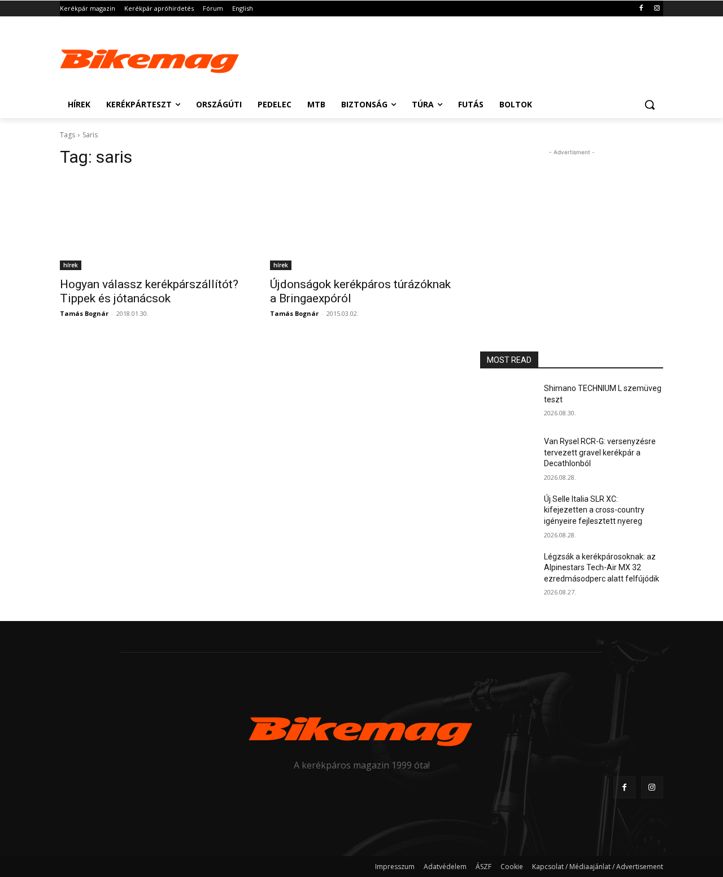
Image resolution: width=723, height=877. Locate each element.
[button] (649, 104)
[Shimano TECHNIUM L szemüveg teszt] (507, 402)
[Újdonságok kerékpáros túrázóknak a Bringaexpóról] (361, 224)
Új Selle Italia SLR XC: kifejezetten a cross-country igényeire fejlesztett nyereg (594, 510)
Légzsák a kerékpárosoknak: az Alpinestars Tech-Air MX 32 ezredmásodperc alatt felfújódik (601, 567)
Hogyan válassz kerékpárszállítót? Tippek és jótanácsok (149, 291)
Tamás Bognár (84, 313)
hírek (70, 265)
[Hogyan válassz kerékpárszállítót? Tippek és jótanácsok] (151, 224)
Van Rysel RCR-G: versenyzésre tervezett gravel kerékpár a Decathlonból (600, 452)
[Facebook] (640, 8)
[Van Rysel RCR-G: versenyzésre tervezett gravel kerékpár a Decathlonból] (507, 455)
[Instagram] (656, 8)
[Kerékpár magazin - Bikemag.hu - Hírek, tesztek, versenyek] (150, 58)
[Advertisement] (446, 57)
